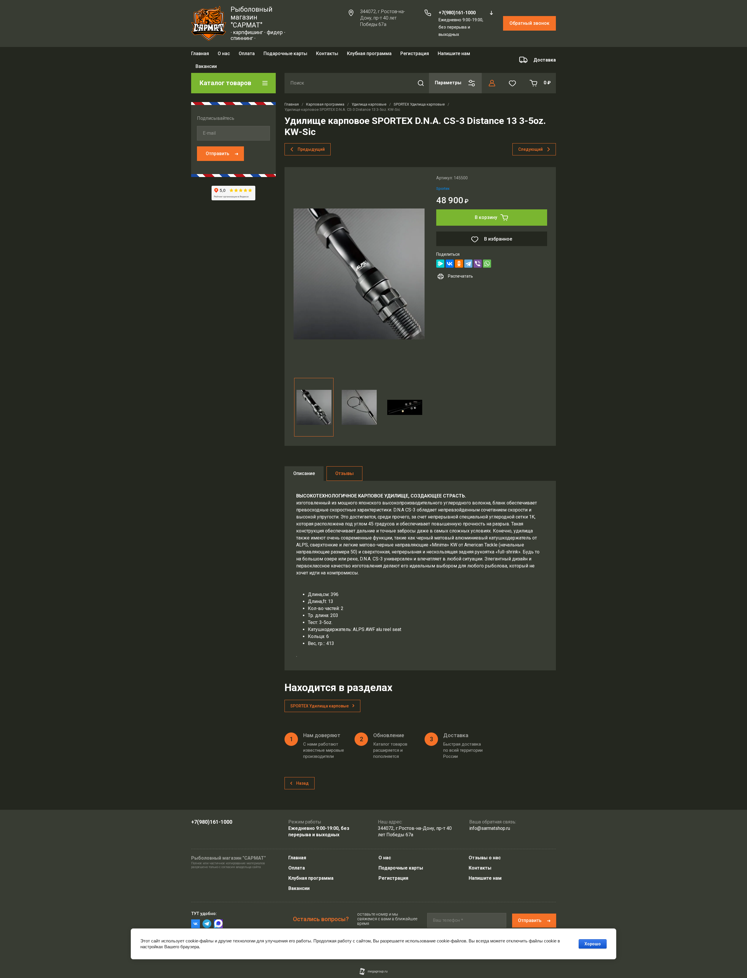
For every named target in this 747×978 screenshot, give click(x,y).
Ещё (436, 56)
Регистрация (414, 55)
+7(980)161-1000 (457, 12)
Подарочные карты (285, 55)
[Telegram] (468, 255)
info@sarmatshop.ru (489, 828)
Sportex (442, 180)
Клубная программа (369, 55)
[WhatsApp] (487, 255)
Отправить (217, 145)
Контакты (327, 55)
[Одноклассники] (459, 255)
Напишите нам (485, 878)
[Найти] (421, 74)
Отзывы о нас (485, 857)
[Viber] (478, 255)
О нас (224, 55)
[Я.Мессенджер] (440, 255)
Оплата (247, 55)
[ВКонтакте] (450, 255)
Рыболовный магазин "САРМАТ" (252, 17)
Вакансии (299, 888)
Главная (200, 55)
